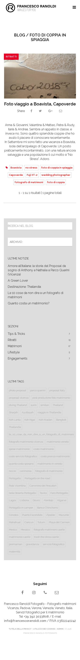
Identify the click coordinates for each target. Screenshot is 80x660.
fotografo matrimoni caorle (49, 529)
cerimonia (25, 471)
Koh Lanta (15, 419)
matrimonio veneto (58, 441)
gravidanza (32, 544)
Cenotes (13, 515)
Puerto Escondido (32, 515)
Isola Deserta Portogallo (22, 493)
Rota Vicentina (17, 485)
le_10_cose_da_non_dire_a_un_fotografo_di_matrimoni (41, 434)
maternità (14, 551)
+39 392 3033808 (36, 616)
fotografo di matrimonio (49, 471)
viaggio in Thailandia (49, 412)
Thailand (58, 405)
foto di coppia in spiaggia (56, 167)
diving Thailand (18, 405)
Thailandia (15, 427)
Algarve (61, 500)
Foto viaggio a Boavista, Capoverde (40, 103)
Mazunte (64, 515)
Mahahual (15, 522)
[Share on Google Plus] (50, 111)
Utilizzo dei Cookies (44, 629)
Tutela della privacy (20, 629)
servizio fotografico (53, 544)
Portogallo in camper (21, 507)
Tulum (41, 522)
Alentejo (48, 500)
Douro (36, 500)
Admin (60, 629)
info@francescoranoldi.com (25, 621)
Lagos (12, 500)
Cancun (29, 522)
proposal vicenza (19, 397)
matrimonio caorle (19, 536)
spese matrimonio (19, 449)
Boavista (16, 167)
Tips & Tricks (39, 334)
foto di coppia (56, 182)
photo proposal (17, 390)
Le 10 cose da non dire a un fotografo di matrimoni (35, 295)
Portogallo (15, 478)
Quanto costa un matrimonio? (29, 303)
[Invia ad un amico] (60, 111)
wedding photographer (55, 174)
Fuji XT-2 (32, 174)
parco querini (37, 390)
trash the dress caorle (46, 536)
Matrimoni (39, 346)
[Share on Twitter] (40, 111)
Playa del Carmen (59, 522)
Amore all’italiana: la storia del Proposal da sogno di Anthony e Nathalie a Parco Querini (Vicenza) (38, 270)
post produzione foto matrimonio (51, 397)
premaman (15, 544)
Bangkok (61, 419)
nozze (12, 471)
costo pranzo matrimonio (55, 456)
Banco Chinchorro (47, 507)
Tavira (43, 493)
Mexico (13, 529)
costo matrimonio (44, 449)
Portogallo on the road (37, 478)
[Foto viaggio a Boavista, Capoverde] (40, 76)
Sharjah (13, 412)
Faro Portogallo (59, 493)
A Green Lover (18, 280)
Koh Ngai (29, 419)
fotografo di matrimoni (29, 182)
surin (34, 405)
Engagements (39, 358)
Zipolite (50, 515)
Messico (25, 529)
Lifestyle (39, 352)
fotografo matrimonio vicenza (26, 441)
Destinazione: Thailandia (24, 287)
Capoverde (16, 174)
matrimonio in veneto (49, 463)
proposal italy (57, 390)
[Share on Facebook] (31, 111)
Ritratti (11, 56)
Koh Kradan (45, 419)
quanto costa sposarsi (21, 463)
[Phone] (45, 593)
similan (44, 405)
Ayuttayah (28, 412)
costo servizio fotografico (23, 456)
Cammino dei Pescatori (43, 485)
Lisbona (24, 500)
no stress (31, 167)
